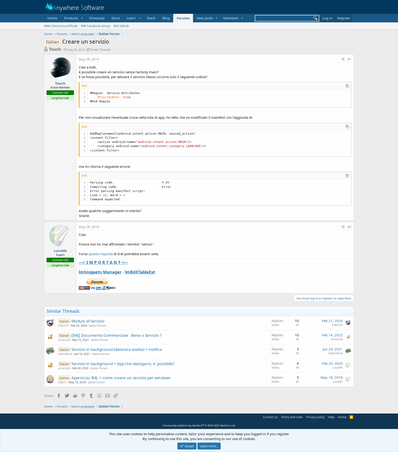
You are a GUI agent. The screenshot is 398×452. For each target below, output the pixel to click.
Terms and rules (292, 417)
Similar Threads (100, 49)
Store (115, 18)
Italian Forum (97, 326)
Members (230, 18)
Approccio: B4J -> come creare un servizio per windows (120, 377)
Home (52, 18)
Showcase (97, 18)
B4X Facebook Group (95, 26)
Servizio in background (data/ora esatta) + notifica (116, 349)
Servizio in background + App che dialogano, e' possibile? (122, 363)
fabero (62, 382)
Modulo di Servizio (87, 321)
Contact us (270, 417)
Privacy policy (315, 417)
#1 (349, 59)
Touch (55, 49)
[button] (73, 18)
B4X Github (121, 26)
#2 (349, 227)
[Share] (343, 59)
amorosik (64, 340)
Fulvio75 (63, 326)
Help (331, 417)
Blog (166, 18)
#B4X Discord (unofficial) (60, 26)
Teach (150, 18)
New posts (204, 18)
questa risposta (100, 253)
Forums (183, 18)
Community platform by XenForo (199, 425)
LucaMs (60, 250)
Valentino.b (65, 354)
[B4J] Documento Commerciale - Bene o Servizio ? (116, 335)
